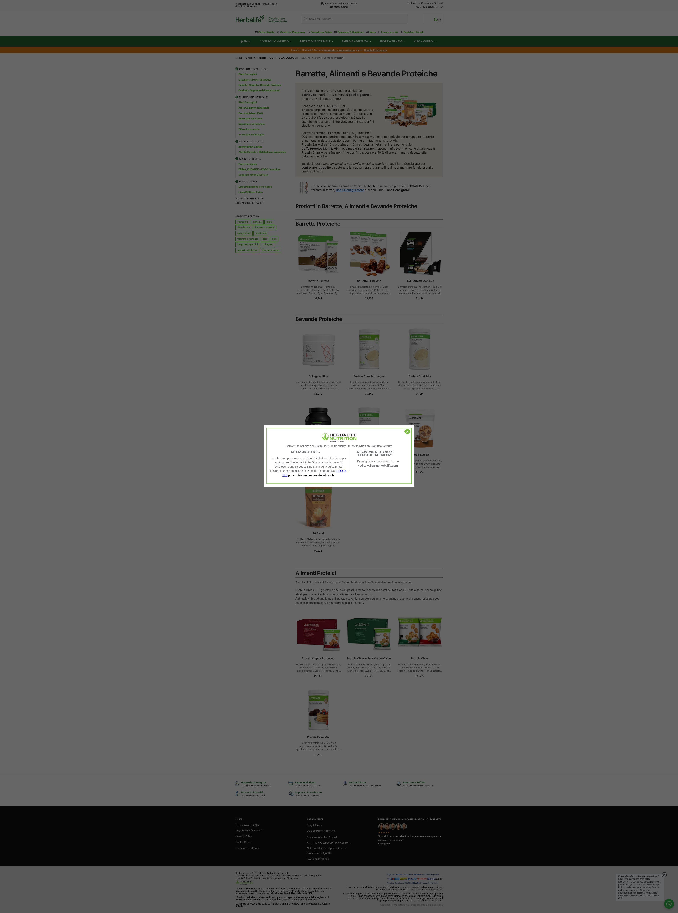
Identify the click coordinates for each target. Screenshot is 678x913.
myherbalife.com (386, 465)
